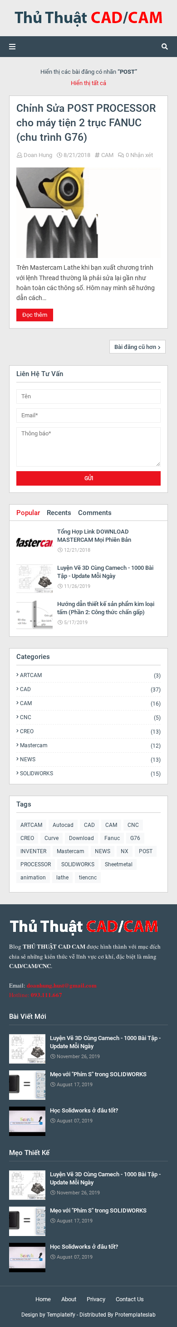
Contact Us (130, 1299)
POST (145, 851)
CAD (90, 689)
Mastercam (90, 745)
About (68, 1299)
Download (81, 838)
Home (43, 1299)
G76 (135, 838)
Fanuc (112, 838)
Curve (51, 838)
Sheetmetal (119, 864)
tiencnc (88, 877)
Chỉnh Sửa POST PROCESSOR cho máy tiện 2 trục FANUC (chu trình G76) (86, 122)
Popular (28, 513)
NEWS (90, 759)
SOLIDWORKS (90, 773)
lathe (62, 877)
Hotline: (35, 995)
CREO (90, 731)
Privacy (96, 1299)
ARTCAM (90, 675)
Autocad (63, 825)
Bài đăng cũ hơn (135, 347)
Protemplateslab (135, 1315)
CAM (107, 155)
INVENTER (33, 851)
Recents (59, 513)
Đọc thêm (34, 314)
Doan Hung (38, 155)
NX (124, 851)
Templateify (61, 1315)
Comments (95, 513)
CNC (90, 717)
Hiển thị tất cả (88, 83)
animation (33, 877)
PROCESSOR (35, 864)
